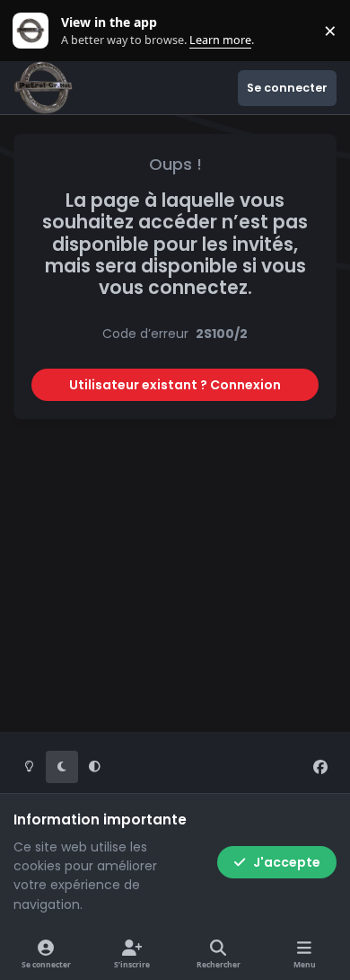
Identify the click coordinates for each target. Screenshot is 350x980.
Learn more (34, 31)
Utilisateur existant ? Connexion (175, 385)
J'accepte (286, 862)
